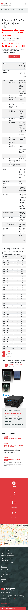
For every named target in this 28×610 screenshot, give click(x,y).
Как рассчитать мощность (8, 555)
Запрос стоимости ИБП (7, 563)
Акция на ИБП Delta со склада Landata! (12, 460)
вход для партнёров (5, 603)
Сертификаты (14, 497)
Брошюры (14, 507)
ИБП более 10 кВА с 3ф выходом (13, 413)
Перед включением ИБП (7, 558)
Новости (3, 576)
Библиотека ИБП (5, 560)
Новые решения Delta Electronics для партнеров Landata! (14, 446)
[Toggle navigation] (25, 4)
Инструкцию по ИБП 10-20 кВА (16, 364)
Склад (2, 581)
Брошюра (8, 351)
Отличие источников (6, 553)
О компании (4, 567)
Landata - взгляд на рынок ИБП (12, 438)
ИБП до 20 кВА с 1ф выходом (12, 410)
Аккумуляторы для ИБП (7, 574)
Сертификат (9, 355)
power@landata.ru (14, 598)
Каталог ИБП (6, 9)
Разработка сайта (5, 606)
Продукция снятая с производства (14, 424)
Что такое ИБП (5, 551)
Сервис (14, 486)
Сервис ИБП (4, 572)
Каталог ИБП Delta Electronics (14, 9)
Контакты (3, 579)
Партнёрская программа (14, 517)
